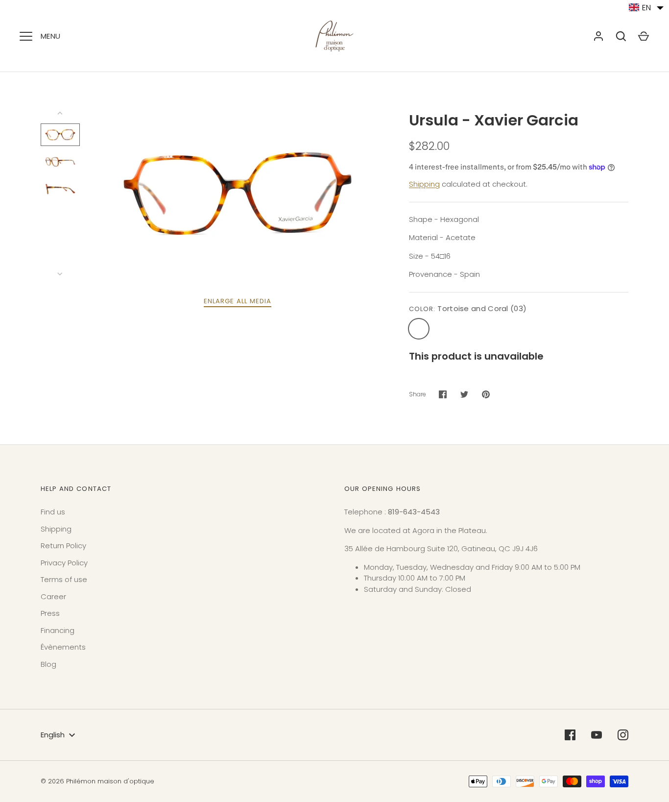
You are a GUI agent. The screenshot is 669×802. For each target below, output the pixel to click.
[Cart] (643, 36)
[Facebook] (570, 735)
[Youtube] (596, 735)
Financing (57, 630)
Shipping (424, 184)
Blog (48, 664)
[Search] (621, 36)
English (53, 734)
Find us (53, 512)
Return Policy (63, 545)
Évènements (63, 647)
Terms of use (64, 579)
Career (53, 596)
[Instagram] (623, 735)
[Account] (598, 36)
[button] (646, 7)
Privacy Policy (64, 563)
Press (50, 613)
